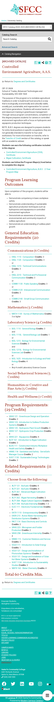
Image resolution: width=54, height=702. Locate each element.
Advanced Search (9, 47)
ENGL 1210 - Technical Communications (29, 266)
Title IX (4, 635)
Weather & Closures (10, 660)
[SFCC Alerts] (5, 688)
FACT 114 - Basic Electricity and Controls (29, 521)
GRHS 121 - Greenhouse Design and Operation (29, 416)
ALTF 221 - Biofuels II (21, 489)
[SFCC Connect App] (48, 683)
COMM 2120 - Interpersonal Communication (31, 290)
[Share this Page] (42, 62)
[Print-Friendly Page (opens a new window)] (46, 62)
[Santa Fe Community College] (25, 9)
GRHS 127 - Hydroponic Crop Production (26, 431)
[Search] (49, 39)
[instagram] (39, 683)
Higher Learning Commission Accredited (19, 638)
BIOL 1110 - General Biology (24, 329)
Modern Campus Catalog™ (32, 701)
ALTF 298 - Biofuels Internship (25, 504)
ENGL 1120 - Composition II (23, 260)
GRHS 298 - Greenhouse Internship (27, 533)
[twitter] (12, 683)
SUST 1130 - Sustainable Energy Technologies (29, 457)
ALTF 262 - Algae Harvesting (24, 498)
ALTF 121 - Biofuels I (20, 486)
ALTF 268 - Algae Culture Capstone (27, 501)
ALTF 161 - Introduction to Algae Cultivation (28, 440)
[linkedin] (21, 683)
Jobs (3, 657)
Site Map (5, 643)
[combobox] (27, 27)
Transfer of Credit (13, 138)
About (4, 628)
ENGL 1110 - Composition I (23, 257)
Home (3, 21)
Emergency (6, 662)
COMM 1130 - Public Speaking (25, 284)
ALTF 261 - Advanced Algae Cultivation (28, 492)
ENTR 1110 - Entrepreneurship (25, 513)
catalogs (12, 698)
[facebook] (3, 683)
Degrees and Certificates (24, 81)
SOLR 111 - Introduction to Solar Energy (29, 545)
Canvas (4, 652)
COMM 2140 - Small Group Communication (30, 299)
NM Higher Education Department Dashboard (16, 621)
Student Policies (8, 655)
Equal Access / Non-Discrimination (17, 633)
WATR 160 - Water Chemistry (24, 568)
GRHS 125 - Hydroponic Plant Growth (25, 428)
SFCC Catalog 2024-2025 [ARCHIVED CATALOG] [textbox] (24, 27)
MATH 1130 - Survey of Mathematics (28, 314)
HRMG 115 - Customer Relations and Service (31, 539)
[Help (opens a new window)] (50, 62)
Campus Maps (7, 647)
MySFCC (4, 650)
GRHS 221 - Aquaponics (19, 437)
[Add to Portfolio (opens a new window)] (39, 62)
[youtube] (30, 683)
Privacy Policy (7, 640)
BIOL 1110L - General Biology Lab (26, 335)
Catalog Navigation (13, 54)
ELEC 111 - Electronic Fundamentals (27, 507)
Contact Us (6, 630)
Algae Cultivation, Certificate (18, 158)
